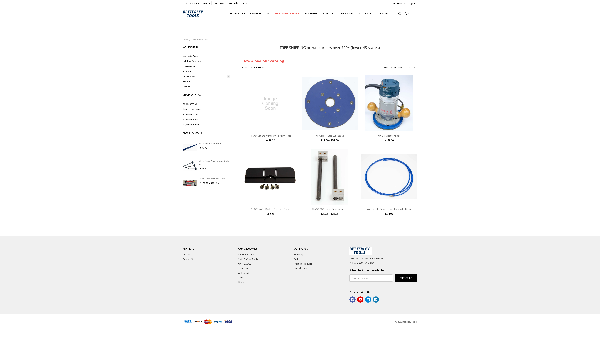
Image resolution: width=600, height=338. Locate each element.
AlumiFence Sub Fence (210, 143)
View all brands (301, 268)
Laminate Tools (260, 13)
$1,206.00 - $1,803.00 (192, 114)
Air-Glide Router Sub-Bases (330, 135)
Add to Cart (270, 117)
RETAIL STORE (237, 13)
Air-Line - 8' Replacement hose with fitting (389, 208)
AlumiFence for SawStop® (212, 178)
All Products (348, 13)
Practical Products (303, 263)
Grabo (297, 259)
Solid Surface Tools (287, 13)
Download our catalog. (263, 61)
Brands (384, 13)
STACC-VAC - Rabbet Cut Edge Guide (270, 208)
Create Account (397, 3)
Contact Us (188, 259)
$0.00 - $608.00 (190, 104)
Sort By (388, 67)
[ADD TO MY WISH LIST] (293, 91)
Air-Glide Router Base (389, 135)
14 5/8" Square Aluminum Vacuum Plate (270, 135)
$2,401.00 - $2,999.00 (192, 124)
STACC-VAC (329, 13)
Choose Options (329, 124)
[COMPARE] (293, 86)
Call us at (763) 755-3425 (197, 3)
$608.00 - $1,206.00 (191, 109)
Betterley (298, 254)
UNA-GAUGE (311, 13)
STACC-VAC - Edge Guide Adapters (330, 208)
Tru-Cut (370, 13)
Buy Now (270, 124)
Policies (186, 254)
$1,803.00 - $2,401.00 (192, 119)
